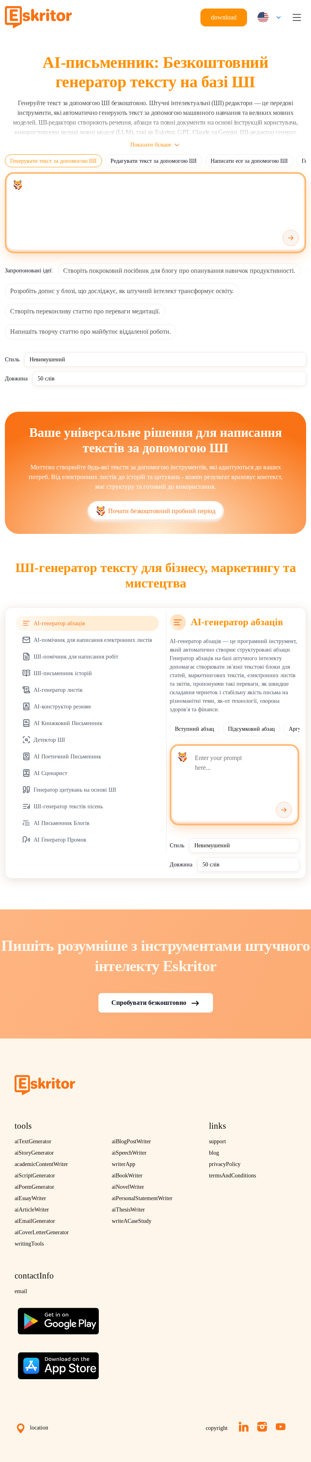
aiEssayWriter (30, 1198)
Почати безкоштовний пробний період (161, 510)
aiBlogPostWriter (131, 1141)
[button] (267, 17)
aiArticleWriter (32, 1210)
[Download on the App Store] (58, 1362)
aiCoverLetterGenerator (42, 1232)
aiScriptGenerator (35, 1176)
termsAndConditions (232, 1176)
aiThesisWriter (128, 1210)
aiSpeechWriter (129, 1153)
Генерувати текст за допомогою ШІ (53, 161)
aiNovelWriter (128, 1187)
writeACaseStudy (131, 1221)
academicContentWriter (41, 1164)
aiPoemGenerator (34, 1187)
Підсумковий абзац (251, 729)
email (21, 1291)
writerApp (123, 1164)
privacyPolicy (225, 1164)
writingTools (29, 1244)
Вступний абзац (194, 729)
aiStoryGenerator (34, 1153)
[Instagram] (262, 1427)
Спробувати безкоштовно (148, 1002)
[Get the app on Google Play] (58, 1318)
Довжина (16, 379)
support (217, 1141)
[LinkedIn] (243, 1427)
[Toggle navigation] (297, 17)
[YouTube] (281, 1427)
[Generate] (291, 238)
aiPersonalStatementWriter (142, 1198)
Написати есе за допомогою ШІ (249, 161)
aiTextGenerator (33, 1141)
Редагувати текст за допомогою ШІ (154, 161)
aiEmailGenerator (35, 1221)
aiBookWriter (127, 1176)
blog (214, 1153)
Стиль (12, 359)
